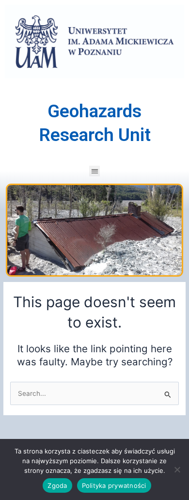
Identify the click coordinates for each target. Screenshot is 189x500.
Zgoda (57, 485)
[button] (94, 171)
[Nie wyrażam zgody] (177, 469)
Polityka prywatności (114, 485)
